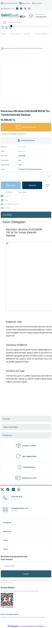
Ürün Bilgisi (7, 215)
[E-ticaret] (25, 626)
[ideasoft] (13, 626)
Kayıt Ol (26, 574)
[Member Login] (6, 27)
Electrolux (21, 151)
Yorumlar (6, 419)
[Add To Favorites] (47, 185)
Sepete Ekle (10, 185)
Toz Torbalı (22, 146)
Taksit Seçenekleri (10, 427)
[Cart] (10, 27)
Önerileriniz (7, 435)
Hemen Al (32, 185)
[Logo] (14, 15)
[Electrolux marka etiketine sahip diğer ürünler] (11, 104)
